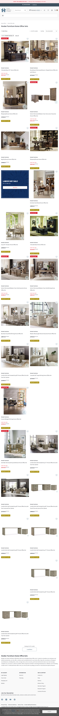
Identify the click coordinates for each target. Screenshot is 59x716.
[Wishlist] (48, 10)
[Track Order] (52, 10)
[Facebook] (2, 699)
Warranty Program (42, 686)
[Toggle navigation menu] (29, 15)
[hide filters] (4, 31)
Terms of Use (20, 704)
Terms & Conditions (12, 704)
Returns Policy (41, 683)
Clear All (17, 35)
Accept (49, 711)
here (38, 713)
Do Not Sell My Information (30, 704)
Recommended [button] (49, 31)
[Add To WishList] (27, 39)
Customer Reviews (42, 691)
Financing (21, 678)
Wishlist (2, 683)
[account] (44, 10)
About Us (21, 675)
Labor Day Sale (4, 73)
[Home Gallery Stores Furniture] (6, 10)
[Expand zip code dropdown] (41, 10)
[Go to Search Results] (25, 10)
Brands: (3, 35)
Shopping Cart (4, 680)
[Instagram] (6, 699)
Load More (29, 649)
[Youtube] (10, 699)
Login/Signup (4, 675)
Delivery (39, 680)
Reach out (5, 579)
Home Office (3, 23)
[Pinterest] (15, 699)
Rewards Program (41, 688)
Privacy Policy (4, 704)
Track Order (3, 678)
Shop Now (15, 187)
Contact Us (34, 4)
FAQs (39, 678)
